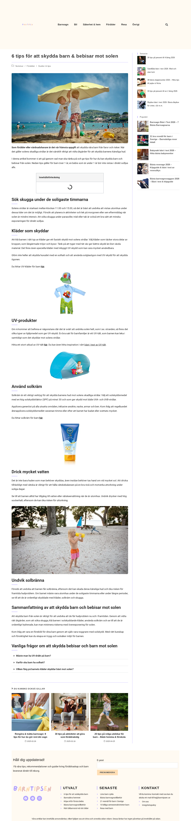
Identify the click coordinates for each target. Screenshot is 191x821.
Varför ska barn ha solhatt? (30, 662)
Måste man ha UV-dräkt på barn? (33, 655)
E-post (100, 760)
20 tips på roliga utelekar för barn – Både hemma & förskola (109, 735)
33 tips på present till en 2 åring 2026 (162, 91)
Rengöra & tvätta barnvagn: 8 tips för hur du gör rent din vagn (30, 735)
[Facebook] (25, 798)
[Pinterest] (32, 798)
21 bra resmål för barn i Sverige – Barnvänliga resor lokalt (163, 139)
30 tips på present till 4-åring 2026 (161, 57)
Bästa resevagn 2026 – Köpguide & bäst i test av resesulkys (162, 167)
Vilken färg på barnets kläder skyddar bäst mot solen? (45, 669)
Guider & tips (44, 66)
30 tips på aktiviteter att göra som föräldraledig (70, 735)
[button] (166, 24)
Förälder (31, 66)
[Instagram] (39, 798)
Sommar (19, 66)
